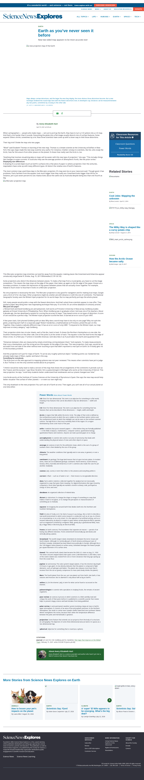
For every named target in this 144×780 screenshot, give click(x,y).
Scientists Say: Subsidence (130, 708)
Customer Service (90, 751)
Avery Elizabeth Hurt (48, 124)
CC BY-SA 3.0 (56, 276)
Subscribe (88, 743)
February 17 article (24, 337)
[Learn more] (132, 137)
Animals (14, 706)
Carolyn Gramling (89, 717)
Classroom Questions (125, 144)
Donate (138, 9)
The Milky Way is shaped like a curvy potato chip (124, 228)
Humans (104, 17)
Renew (87, 746)
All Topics (82, 17)
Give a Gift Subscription (92, 748)
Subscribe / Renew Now (105, 5)
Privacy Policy (137, 765)
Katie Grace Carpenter (56, 711)
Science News (86, 9)
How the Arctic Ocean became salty (121, 260)
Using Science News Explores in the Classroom (111, 743)
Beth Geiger (114, 264)
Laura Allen (17, 714)
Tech (137, 17)
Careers (128, 748)
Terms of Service (125, 765)
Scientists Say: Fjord (56, 708)
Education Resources (123, 9)
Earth (116, 17)
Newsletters (109, 750)
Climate (84, 706)
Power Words (125, 148)
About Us (107, 9)
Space (127, 17)
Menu (97, 9)
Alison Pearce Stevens (126, 711)
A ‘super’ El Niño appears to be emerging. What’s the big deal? (95, 711)
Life (94, 17)
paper (12, 304)
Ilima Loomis (115, 201)
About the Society (131, 743)
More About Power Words (63, 395)
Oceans (112, 255)
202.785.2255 (114, 765)
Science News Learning (26, 756)
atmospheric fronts (71, 159)
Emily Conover (115, 233)
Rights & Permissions (112, 747)
